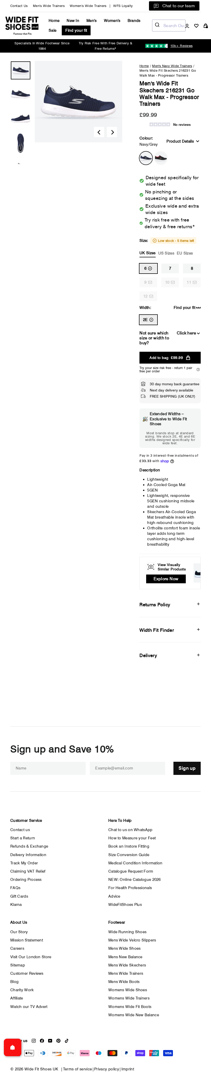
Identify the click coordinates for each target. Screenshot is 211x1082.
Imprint (127, 1069)
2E (145, 319)
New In (73, 20)
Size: (166, 247)
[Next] (112, 132)
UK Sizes (147, 253)
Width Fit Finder (156, 630)
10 (167, 282)
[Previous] (99, 132)
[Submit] (157, 25)
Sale (52, 30)
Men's (91, 20)
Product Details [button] (180, 141)
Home (54, 20)
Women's (112, 20)
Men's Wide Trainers (49, 6)
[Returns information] (198, 369)
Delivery (148, 655)
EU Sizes (185, 253)
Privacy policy (106, 1069)
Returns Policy (154, 604)
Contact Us (19, 6)
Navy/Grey (145, 158)
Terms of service (77, 1069)
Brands (134, 20)
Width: (145, 307)
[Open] (12, 1047)
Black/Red (160, 158)
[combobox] (169, 25)
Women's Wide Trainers (88, 6)
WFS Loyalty (123, 6)
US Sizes (166, 253)
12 (145, 296)
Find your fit (76, 30)
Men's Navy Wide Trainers (172, 66)
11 (189, 282)
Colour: (148, 141)
